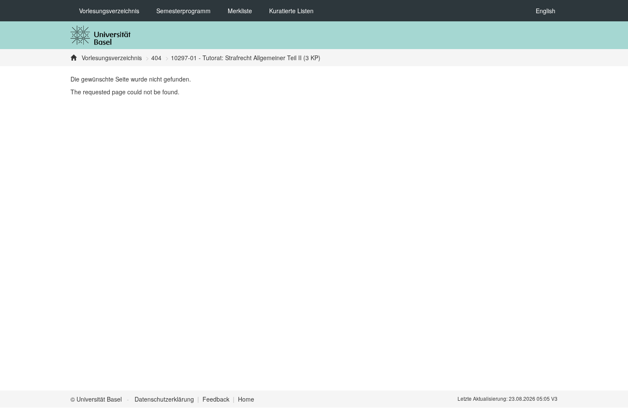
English (545, 10)
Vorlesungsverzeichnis (109, 10)
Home (246, 399)
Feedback (215, 399)
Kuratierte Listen (291, 10)
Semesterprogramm (183, 10)
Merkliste (240, 10)
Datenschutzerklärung (164, 399)
